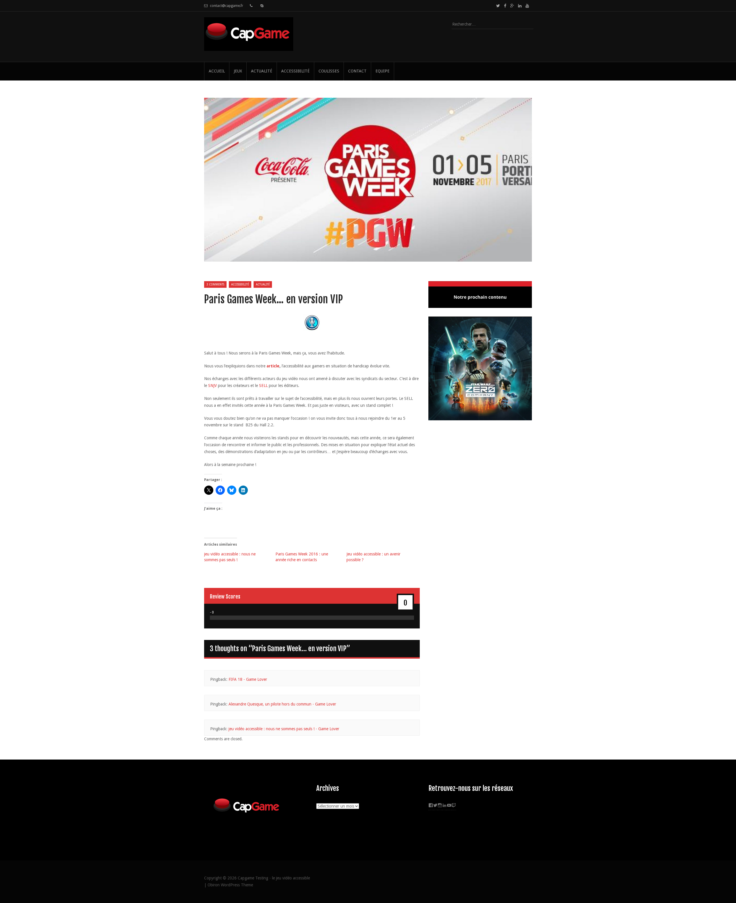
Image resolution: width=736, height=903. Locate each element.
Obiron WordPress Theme (230, 885)
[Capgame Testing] (248, 47)
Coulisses (329, 71)
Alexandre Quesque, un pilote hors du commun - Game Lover (282, 704)
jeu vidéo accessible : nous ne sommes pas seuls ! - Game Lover (284, 728)
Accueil (217, 71)
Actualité (261, 71)
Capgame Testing (253, 878)
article (273, 366)
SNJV (212, 385)
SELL (263, 385)
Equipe (382, 71)
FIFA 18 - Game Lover (248, 679)
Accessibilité (295, 71)
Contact (357, 71)
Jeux (238, 71)
